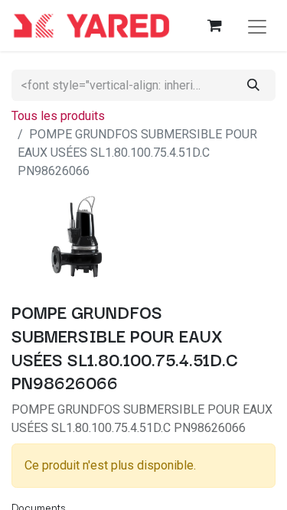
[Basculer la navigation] (257, 25)
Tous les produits (58, 116)
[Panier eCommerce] (214, 25)
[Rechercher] (253, 85)
